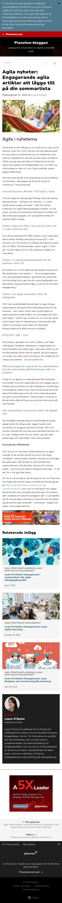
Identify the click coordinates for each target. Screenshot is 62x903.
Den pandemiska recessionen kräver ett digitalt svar (29, 412)
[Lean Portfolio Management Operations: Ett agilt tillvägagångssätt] (31, 551)
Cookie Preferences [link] (31, 889)
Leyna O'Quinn (39, 95)
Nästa (31, 836)
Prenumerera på (31, 872)
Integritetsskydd (42, 886)
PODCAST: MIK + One (15, 335)
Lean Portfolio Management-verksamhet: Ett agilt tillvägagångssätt (23, 574)
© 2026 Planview (31, 882)
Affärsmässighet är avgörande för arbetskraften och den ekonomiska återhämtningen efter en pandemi (30, 369)
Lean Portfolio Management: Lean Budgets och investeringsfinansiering (28, 677)
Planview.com (14, 34)
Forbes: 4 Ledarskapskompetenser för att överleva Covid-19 (26, 261)
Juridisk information (21, 886)
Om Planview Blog (10, 844)
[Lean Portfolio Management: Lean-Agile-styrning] (31, 606)
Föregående (31, 824)
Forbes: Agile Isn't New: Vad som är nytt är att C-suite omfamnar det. (29, 227)
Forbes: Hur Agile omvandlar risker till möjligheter (24, 295)
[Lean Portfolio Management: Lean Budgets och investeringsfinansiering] (31, 655)
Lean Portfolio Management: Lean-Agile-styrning (26, 626)
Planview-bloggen (31, 42)
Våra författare (29, 844)
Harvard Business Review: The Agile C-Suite (28, 191)
